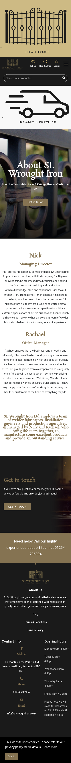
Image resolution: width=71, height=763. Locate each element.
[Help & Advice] (45, 61)
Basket (57, 66)
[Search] (64, 78)
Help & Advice (45, 66)
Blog (35, 614)
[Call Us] (33, 61)
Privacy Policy (35, 630)
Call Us (33, 66)
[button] (66, 64)
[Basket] (57, 61)
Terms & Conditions (35, 622)
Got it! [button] (11, 756)
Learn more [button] (50, 747)
